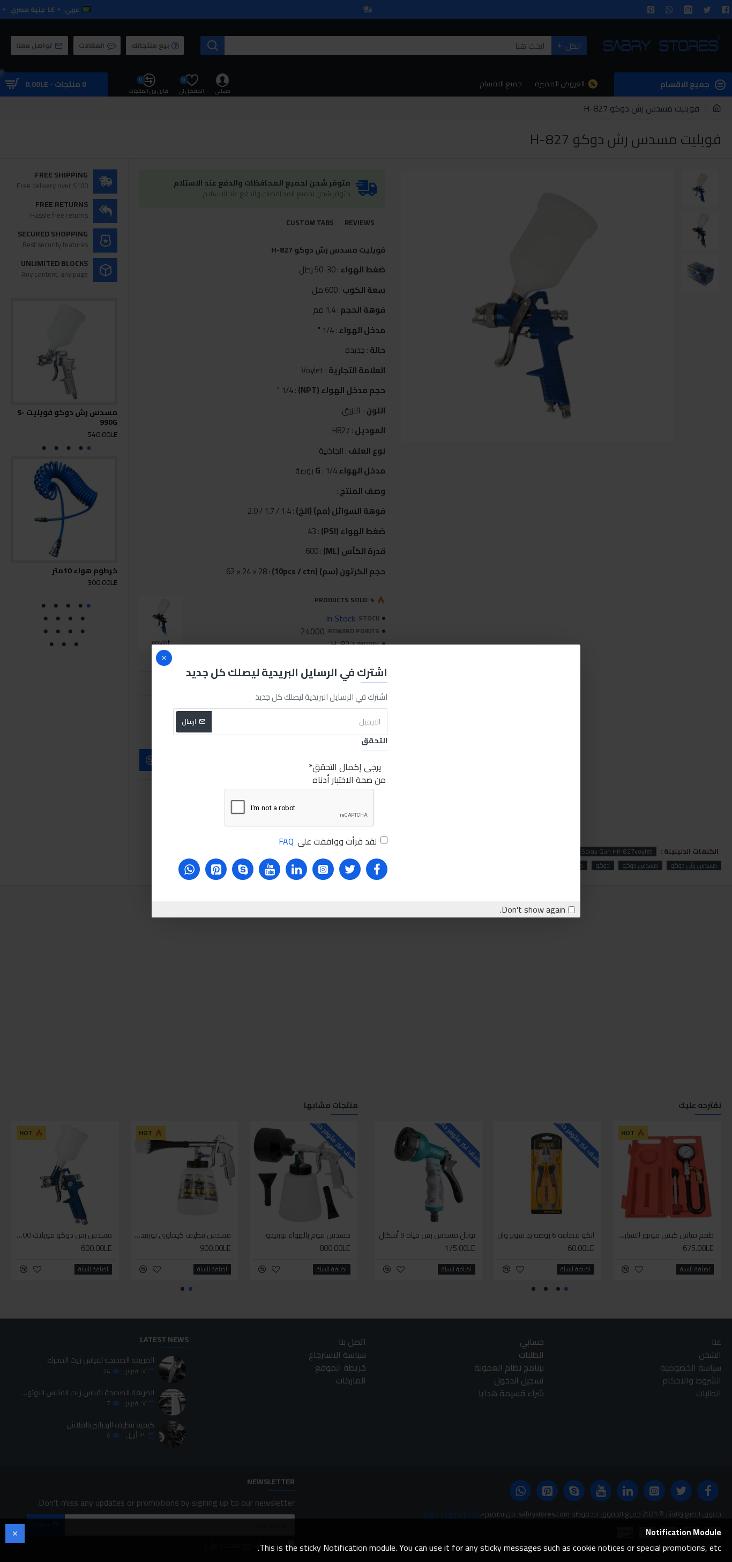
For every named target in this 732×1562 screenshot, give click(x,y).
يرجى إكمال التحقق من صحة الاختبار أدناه (349, 773)
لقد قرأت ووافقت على (328, 841)
